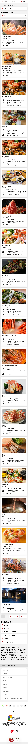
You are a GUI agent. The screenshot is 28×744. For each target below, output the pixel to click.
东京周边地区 (7, 655)
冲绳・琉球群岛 (13, 659)
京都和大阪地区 (15, 655)
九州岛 (7, 659)
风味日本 (3, 665)
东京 (3, 655)
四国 (4, 659)
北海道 (20, 655)
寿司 (9, 654)
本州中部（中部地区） (13, 657)
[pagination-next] (25, 616)
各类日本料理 (19, 652)
